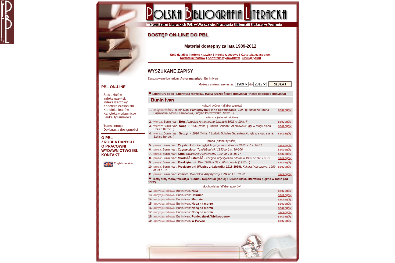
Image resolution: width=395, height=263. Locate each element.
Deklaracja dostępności (120, 130)
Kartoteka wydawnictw (119, 113)
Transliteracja (113, 126)
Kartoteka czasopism (118, 106)
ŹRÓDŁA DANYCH (117, 142)
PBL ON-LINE (113, 87)
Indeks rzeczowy (115, 102)
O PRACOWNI (113, 146)
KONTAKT (110, 155)
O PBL (107, 138)
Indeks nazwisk (114, 98)
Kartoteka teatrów (116, 110)
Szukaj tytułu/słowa (117, 117)
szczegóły (285, 109)
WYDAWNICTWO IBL (119, 150)
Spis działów (112, 95)
